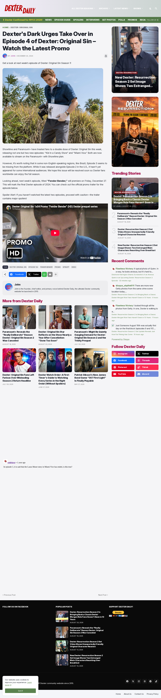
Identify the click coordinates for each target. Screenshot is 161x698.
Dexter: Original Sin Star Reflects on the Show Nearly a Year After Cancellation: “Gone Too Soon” (54, 336)
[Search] (156, 8)
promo (58, 267)
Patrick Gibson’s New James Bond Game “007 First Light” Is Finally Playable (90, 378)
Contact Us (139, 694)
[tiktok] (156, 681)
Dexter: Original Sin (22, 27)
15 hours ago (139, 334)
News (48, 20)
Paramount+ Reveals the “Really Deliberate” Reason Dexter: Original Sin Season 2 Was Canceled (18, 336)
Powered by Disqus (120, 339)
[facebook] (127, 681)
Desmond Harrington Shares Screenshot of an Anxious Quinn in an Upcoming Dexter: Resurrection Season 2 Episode (133, 278)
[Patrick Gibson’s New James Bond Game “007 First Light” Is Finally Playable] (91, 360)
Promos (132, 20)
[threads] (144, 681)
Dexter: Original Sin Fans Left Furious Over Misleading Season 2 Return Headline (18, 378)
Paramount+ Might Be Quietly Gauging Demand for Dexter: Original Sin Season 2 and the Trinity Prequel (90, 336)
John (17, 284)
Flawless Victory (124, 268)
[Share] (106, 56)
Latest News (121, 8)
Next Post (102, 595)
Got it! (20, 691)
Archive (103, 8)
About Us (127, 694)
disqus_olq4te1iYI (125, 285)
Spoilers (78, 20)
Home (6, 27)
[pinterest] (150, 681)
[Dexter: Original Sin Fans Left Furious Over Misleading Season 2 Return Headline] (19, 360)
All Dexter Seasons (82, 8)
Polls (121, 20)
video (73, 267)
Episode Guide (62, 20)
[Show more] (55, 274)
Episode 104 (33, 267)
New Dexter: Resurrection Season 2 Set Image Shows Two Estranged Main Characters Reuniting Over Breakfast (137, 248)
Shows (137, 8)
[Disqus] (55, 489)
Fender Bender (46, 267)
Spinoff (66, 267)
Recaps (144, 20)
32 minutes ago (125, 281)
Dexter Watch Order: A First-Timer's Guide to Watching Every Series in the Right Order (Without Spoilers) (54, 379)
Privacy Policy (152, 694)
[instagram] (139, 681)
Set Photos (109, 20)
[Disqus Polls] (55, 423)
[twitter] (133, 681)
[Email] (50, 274)
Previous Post (9, 595)
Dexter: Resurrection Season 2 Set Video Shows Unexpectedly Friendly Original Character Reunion (136, 232)
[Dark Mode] (150, 8)
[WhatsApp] (44, 274)
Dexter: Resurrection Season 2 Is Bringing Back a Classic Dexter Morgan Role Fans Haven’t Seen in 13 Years (87, 616)
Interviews (92, 20)
